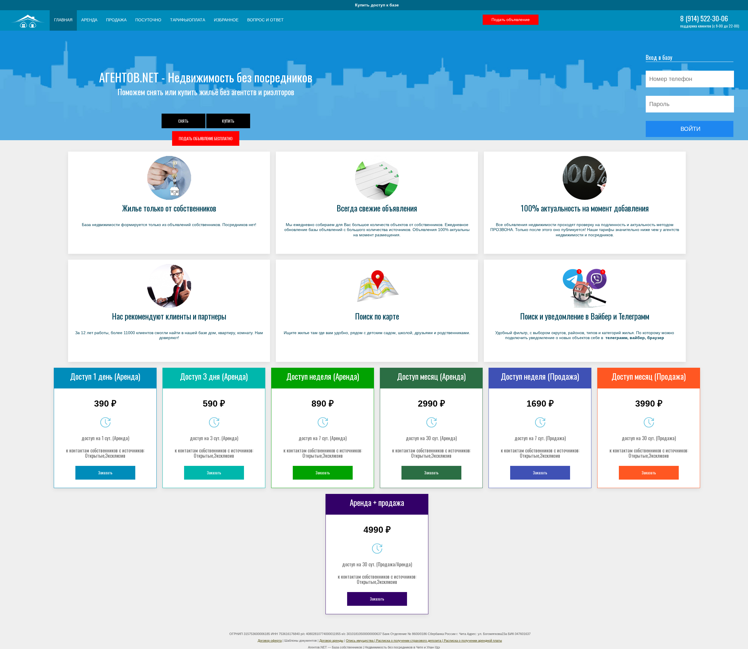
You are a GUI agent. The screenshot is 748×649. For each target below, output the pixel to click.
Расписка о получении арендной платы (473, 640)
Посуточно (148, 20)
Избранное (226, 20)
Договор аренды (331, 640)
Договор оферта (270, 640)
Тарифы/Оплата (187, 20)
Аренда (89, 20)
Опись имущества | (361, 640)
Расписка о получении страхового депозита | (410, 640)
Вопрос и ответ (265, 20)
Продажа (116, 20)
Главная (63, 20)
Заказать (105, 473)
